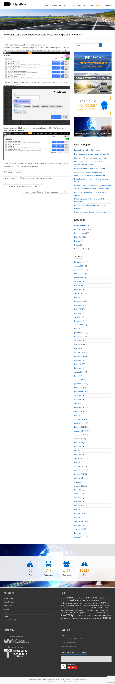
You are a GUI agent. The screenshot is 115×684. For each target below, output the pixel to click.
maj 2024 (77, 317)
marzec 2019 (79, 372)
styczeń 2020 (79, 352)
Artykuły (81, 5)
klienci (64, 605)
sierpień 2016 (79, 486)
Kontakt (108, 5)
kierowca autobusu (79, 603)
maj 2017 (77, 450)
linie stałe (70, 605)
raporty (82, 613)
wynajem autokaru (73, 618)
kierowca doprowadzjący (91, 603)
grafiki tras (64, 600)
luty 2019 (78, 376)
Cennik (90, 5)
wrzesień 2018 (80, 395)
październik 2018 (81, 391)
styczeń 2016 (79, 513)
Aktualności (56, 5)
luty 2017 (78, 462)
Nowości (51, 178)
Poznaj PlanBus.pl (81, 249)
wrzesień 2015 (80, 525)
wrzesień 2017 (80, 435)
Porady (77, 245)
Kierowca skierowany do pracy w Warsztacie (91, 154)
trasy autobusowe (82, 615)
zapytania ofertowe (92, 618)
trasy (10, 172)
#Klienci (99, 5)
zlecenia (18, 172)
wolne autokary (102, 615)
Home (46, 5)
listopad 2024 (79, 301)
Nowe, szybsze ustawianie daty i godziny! (23, 186)
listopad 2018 (79, 388)
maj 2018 (77, 403)
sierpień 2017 (79, 439)
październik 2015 (81, 521)
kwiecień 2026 (80, 262)
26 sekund (64, 598)
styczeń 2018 (79, 419)
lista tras (78, 605)
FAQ (65, 5)
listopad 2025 (79, 274)
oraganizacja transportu (67, 610)
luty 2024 (78, 329)
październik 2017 (81, 431)
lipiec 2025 (78, 285)
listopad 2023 (79, 336)
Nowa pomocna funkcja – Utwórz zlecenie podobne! (46, 192)
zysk (62, 620)
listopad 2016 (79, 474)
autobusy (90, 597)
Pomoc (72, 5)
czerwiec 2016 (80, 494)
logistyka (84, 605)
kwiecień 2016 (80, 501)
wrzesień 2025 (80, 281)
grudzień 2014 (79, 537)
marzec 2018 (79, 411)
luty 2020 (78, 348)
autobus (70, 597)
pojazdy (93, 610)
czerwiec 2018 (80, 399)
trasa (63, 615)
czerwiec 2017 (80, 446)
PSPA (63, 613)
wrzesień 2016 (80, 482)
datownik (98, 598)
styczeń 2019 (79, 380)
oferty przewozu (77, 608)
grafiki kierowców (106, 598)
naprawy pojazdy (93, 605)
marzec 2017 (79, 458)
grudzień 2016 (79, 470)
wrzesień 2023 (80, 340)
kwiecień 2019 (80, 368)
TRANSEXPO (100, 613)
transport (107, 613)
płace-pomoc (72, 612)
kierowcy (104, 602)
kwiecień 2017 (80, 454)
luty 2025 (78, 297)
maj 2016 (77, 498)
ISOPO (70, 601)
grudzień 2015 (79, 517)
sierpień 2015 (79, 529)
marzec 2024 (79, 325)
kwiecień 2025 (80, 289)
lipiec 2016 (78, 490)
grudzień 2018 (79, 384)
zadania (82, 618)
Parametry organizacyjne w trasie (87, 150)
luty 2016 (78, 509)
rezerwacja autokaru (91, 613)
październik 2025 (81, 277)
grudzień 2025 (79, 270)
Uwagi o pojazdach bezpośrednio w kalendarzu (92, 212)
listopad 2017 (79, 427)
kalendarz (80, 600)
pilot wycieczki (86, 610)
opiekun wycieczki (88, 608)
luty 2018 (78, 415)
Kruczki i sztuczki (81, 229)
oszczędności (78, 610)
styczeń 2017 (79, 466)
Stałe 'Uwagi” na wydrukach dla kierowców (90, 158)
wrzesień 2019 (80, 360)
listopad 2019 (79, 356)
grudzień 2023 (79, 333)
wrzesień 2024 (80, 305)
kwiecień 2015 (80, 533)
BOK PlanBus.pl (12, 178)
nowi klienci (103, 605)
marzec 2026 (79, 266)
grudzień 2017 (79, 423)
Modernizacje (43, 178)
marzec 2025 (79, 293)
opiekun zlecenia (101, 607)
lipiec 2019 (78, 364)
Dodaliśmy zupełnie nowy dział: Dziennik (90, 168)
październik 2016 (81, 478)
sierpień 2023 (79, 344)
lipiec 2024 (78, 309)
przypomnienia (102, 610)
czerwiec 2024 (80, 313)
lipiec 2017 (78, 443)
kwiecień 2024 (80, 321)
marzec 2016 (79, 505)
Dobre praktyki (80, 225)
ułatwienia (94, 615)
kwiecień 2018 (80, 407)
